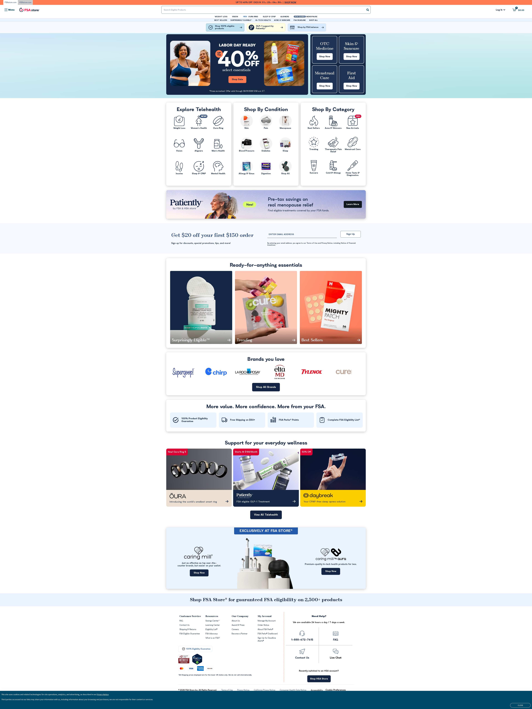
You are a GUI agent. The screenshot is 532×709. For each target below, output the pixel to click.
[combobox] (266, 10)
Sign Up (350, 234)
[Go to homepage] (29, 10)
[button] (317, 690)
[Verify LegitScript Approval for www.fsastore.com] (197, 659)
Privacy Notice (103, 694)
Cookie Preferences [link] (335, 690)
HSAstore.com (25, 2)
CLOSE (520, 705)
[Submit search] (367, 10)
